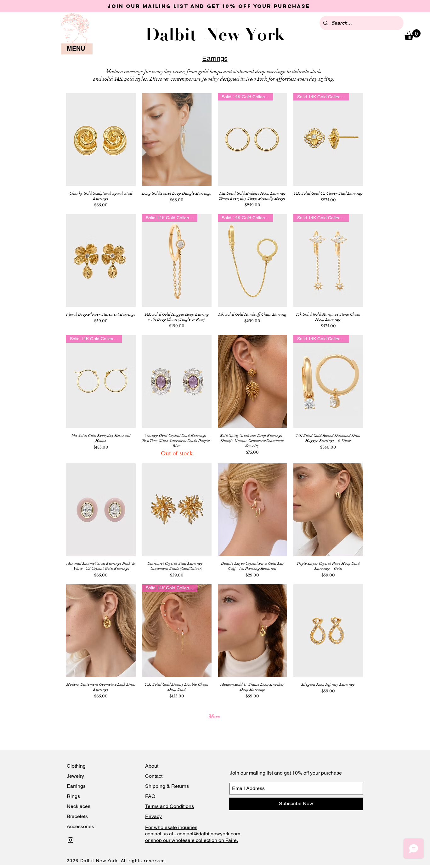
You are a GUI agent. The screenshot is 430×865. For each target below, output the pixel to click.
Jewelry (75, 776)
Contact (154, 776)
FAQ (150, 796)
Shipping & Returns (167, 786)
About (152, 766)
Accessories (80, 826)
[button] (412, 34)
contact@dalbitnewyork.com (208, 834)
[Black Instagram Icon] (70, 840)
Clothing (76, 766)
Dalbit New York (215, 34)
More (214, 716)
